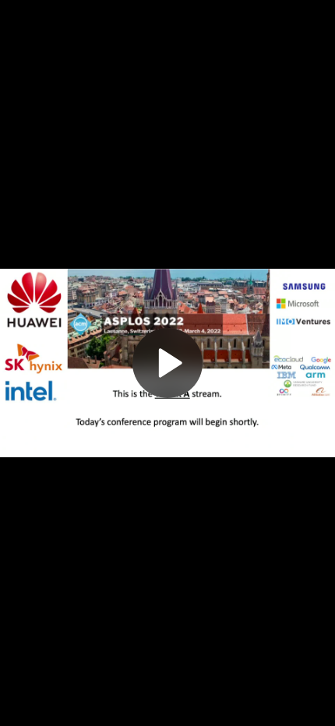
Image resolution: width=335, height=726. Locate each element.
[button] (167, 363)
